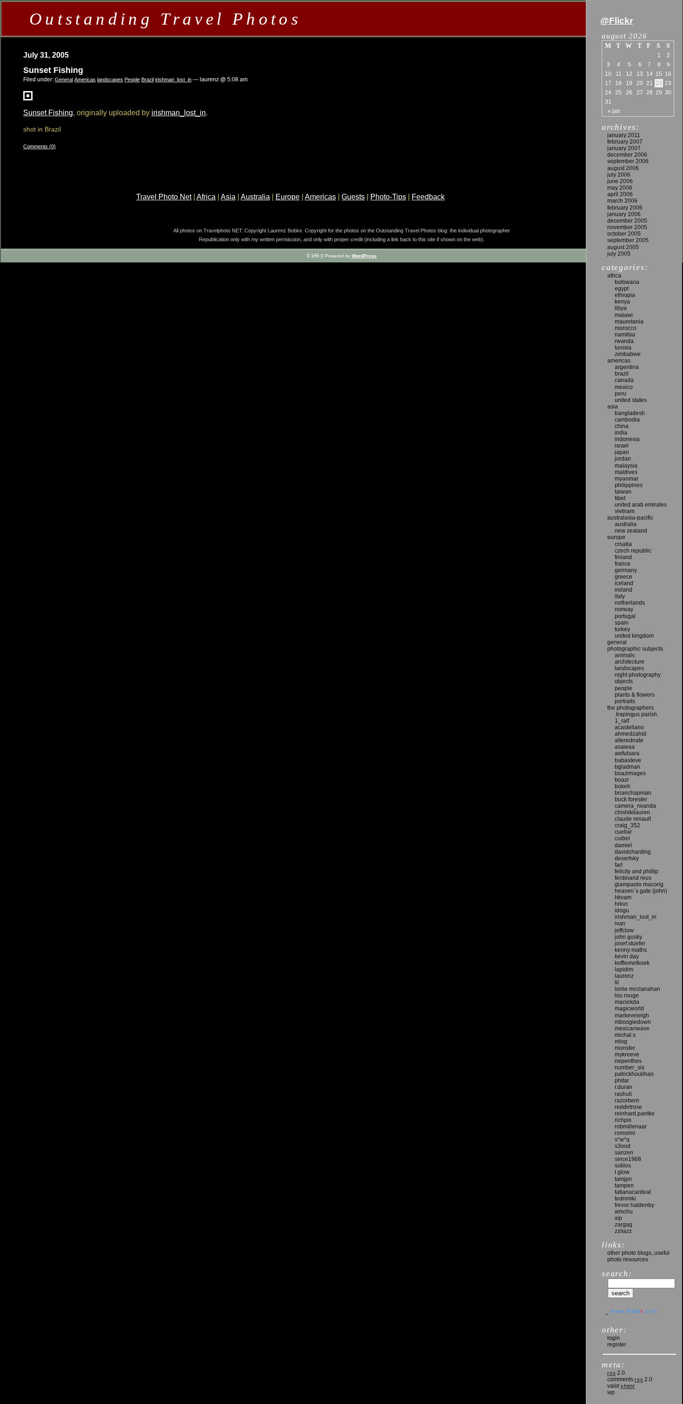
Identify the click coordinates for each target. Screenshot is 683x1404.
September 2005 (628, 240)
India (621, 432)
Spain (622, 623)
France (622, 563)
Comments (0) (39, 146)
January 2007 (624, 148)
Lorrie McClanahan (637, 989)
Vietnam (625, 511)
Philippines (629, 485)
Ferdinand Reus (633, 878)
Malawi (624, 315)
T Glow (622, 1172)
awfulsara (627, 753)
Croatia (623, 544)
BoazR (622, 780)
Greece (623, 576)
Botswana (627, 282)
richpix (623, 1120)
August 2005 (623, 247)
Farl (619, 865)
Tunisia (623, 347)
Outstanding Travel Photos (165, 18)
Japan (622, 452)
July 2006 (618, 174)
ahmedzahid (630, 734)
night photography (638, 675)
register (616, 1344)
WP (611, 1392)
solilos (623, 1165)
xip (618, 1218)
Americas (85, 79)
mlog (621, 1041)
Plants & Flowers (635, 695)
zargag (623, 1224)
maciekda (627, 1002)
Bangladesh (630, 413)
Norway (624, 609)
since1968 (628, 1159)
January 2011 (623, 135)
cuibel (622, 838)
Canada (624, 380)
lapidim (624, 969)
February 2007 (625, 141)
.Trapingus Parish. (636, 714)
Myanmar (626, 478)
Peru (620, 393)
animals (625, 655)
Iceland (624, 583)
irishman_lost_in (173, 79)
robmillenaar (631, 1126)
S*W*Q (622, 1139)
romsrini (625, 1133)
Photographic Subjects (635, 649)
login (613, 1338)
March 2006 (622, 201)
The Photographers (630, 708)
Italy (620, 596)
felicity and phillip (636, 871)
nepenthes (628, 1061)
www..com (634, 1311)
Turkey (622, 629)
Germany (626, 570)
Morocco (626, 328)
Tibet (620, 498)
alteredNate (629, 740)
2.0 (616, 1373)
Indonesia (627, 439)
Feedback (428, 197)
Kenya (622, 301)
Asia (228, 197)
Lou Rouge (627, 995)
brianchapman (633, 793)
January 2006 (624, 214)
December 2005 (627, 221)
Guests (353, 197)
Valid (621, 1386)
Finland (623, 557)
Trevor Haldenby (634, 1205)
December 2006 (627, 155)
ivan (620, 923)
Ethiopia (625, 295)
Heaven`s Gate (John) (641, 891)
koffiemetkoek (632, 963)
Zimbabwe (628, 354)
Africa (206, 197)
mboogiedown (633, 1022)
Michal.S (625, 1035)
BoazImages (630, 773)
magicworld (629, 1008)
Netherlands (630, 603)
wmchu (624, 1211)
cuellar (623, 832)
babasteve (628, 760)
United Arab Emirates (641, 504)
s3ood (622, 1146)
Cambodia (627, 419)
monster (625, 1048)
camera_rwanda (635, 806)
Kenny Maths (631, 950)
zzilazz (623, 1231)
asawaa (625, 747)
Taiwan (623, 491)
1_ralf (622, 721)
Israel (622, 445)
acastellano (629, 727)
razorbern (627, 1100)
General (64, 79)
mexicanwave (632, 1028)
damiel (623, 845)
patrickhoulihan (634, 1074)
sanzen (624, 1152)
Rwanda (624, 341)
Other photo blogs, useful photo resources (638, 1256)
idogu (622, 910)
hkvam (623, 897)
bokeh (622, 786)
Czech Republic (633, 550)
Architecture (629, 662)
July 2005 (618, 253)
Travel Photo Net (163, 197)
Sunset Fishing (53, 70)
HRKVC (621, 904)
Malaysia (626, 465)
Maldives (626, 472)
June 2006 (620, 181)
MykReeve (627, 1054)
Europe (288, 197)
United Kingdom (634, 636)
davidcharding (633, 852)
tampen (624, 1185)
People (132, 79)
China (622, 426)
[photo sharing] (28, 98)
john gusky (628, 937)
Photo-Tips (388, 197)
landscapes (110, 79)
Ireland (623, 590)
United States (631, 400)
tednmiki (625, 1198)
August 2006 (623, 168)
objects (624, 681)
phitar (622, 1080)
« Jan (614, 111)
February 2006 (625, 207)
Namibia (625, 334)
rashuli (623, 1094)
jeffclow (624, 930)
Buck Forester (631, 799)
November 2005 (627, 227)
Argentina (627, 367)
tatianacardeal (633, 1192)
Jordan (623, 458)
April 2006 (620, 194)
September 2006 (628, 161)
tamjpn (623, 1179)
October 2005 (624, 234)
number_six (629, 1067)
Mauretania (629, 321)
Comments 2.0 (629, 1379)
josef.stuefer (630, 943)
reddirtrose (628, 1107)
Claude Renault (633, 819)
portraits (625, 701)
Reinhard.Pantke (635, 1113)
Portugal (625, 616)
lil (617, 982)
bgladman (627, 767)
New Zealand (631, 530)
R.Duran (623, 1087)
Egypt (622, 288)
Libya (621, 308)
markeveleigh (632, 1015)
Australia (255, 197)
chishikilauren (632, 812)
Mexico (624, 387)
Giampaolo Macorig (639, 884)
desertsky (627, 858)
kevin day (627, 956)
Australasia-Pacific (630, 517)
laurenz (624, 976)
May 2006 (619, 188)
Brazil (147, 79)
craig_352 (627, 825)
